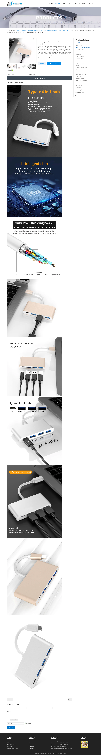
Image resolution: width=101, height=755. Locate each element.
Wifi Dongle (78, 83)
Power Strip (78, 87)
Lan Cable (78, 54)
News (30, 744)
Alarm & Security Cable (81, 67)
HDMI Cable (79, 45)
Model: (9, 74)
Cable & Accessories (80, 43)
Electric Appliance (79, 90)
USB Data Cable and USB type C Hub (84, 47)
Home (30, 741)
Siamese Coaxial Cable (12, 748)
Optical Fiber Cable (11, 744)
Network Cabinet (80, 78)
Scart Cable (78, 69)
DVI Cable (78, 65)
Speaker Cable (79, 58)
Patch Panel (78, 76)
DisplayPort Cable (80, 63)
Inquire (42, 63)
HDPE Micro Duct (79, 92)
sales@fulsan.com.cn (59, 741)
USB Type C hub (81, 52)
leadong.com (63, 753)
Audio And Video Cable (81, 74)
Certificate (31, 746)
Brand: (30, 74)
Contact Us (31, 748)
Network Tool (79, 85)
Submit (11, 727)
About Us (31, 742)
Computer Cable (80, 60)
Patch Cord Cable (80, 56)
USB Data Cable (81, 49)
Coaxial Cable (79, 72)
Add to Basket (55, 63)
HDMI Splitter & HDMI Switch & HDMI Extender (85, 80)
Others (76, 95)
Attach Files (14, 719)
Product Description (39, 78)
